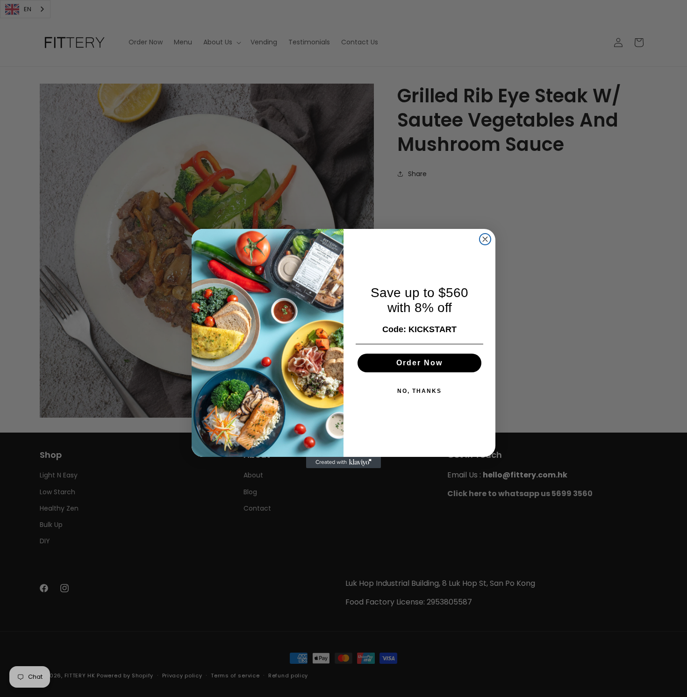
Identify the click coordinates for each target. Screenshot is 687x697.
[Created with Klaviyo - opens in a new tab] (343, 462)
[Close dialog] (485, 239)
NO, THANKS (419, 391)
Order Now (419, 363)
